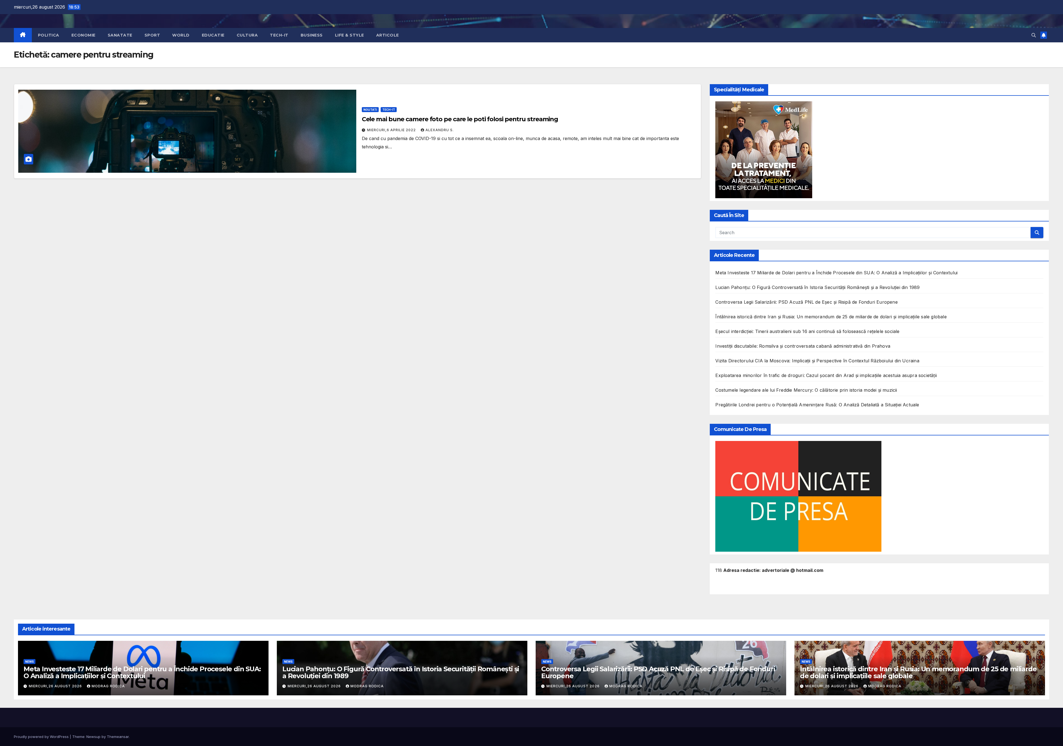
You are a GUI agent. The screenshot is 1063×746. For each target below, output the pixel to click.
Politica (48, 35)
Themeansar (118, 736)
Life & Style (349, 35)
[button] (1033, 35)
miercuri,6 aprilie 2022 (392, 130)
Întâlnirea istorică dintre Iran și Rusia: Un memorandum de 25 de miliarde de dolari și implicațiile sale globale (830, 316)
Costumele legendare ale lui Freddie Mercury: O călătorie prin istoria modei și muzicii (806, 390)
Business (312, 35)
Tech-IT (279, 35)
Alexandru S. (439, 130)
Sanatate (120, 35)
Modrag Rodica (108, 686)
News (29, 661)
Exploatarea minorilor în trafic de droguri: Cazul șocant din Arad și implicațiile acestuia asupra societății (826, 375)
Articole (387, 35)
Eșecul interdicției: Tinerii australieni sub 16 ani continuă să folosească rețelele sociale (807, 331)
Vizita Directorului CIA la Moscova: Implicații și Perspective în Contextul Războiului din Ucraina (817, 360)
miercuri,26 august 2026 (56, 686)
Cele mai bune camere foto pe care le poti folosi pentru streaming (460, 119)
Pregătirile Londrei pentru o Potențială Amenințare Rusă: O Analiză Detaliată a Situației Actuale (817, 404)
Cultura (247, 35)
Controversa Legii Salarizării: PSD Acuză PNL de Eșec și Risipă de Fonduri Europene (806, 302)
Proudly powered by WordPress (42, 736)
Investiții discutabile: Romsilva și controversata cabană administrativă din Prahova (802, 346)
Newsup (93, 736)
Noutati (370, 109)
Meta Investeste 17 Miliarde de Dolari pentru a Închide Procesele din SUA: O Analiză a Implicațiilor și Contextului (836, 272)
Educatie (213, 35)
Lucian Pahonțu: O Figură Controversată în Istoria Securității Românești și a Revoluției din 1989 (817, 287)
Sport (152, 35)
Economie (83, 35)
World (181, 35)
